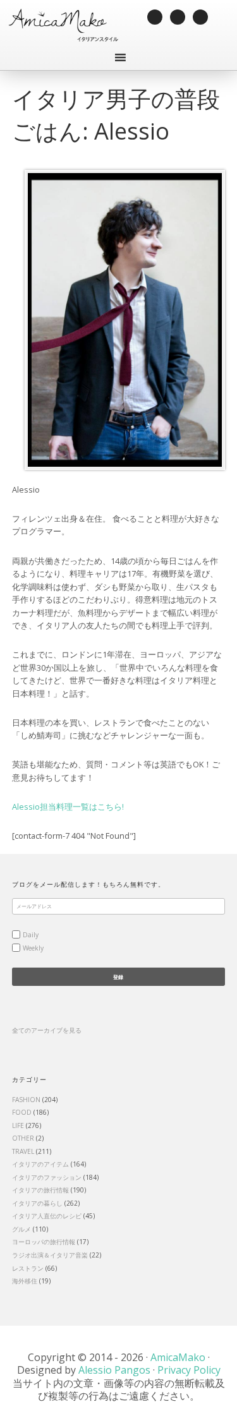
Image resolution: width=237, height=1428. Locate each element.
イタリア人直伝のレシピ (47, 1215)
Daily (31, 934)
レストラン (28, 1268)
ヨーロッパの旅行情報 (43, 1241)
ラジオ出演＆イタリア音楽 (50, 1255)
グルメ (21, 1229)
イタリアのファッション (47, 1177)
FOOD (22, 1112)
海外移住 (24, 1280)
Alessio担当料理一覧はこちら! (68, 806)
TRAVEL (23, 1151)
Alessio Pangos (114, 1370)
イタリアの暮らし (37, 1203)
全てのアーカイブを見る (47, 1030)
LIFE (18, 1125)
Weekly (33, 948)
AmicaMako (177, 1357)
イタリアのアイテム (40, 1164)
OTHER (23, 1138)
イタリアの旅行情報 (40, 1189)
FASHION (26, 1099)
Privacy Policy (189, 1370)
